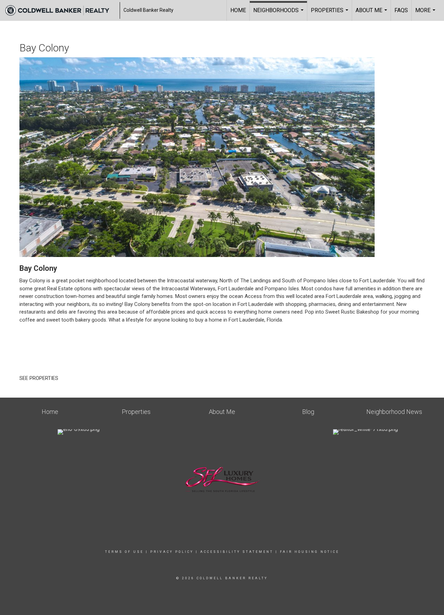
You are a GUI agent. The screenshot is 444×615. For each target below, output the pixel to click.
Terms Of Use (124, 552)
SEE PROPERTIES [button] (39, 378)
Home (238, 10)
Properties (330, 14)
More (426, 14)
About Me (372, 14)
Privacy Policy (172, 552)
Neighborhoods (279, 14)
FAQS (401, 10)
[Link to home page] (60, 10)
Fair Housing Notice (309, 552)
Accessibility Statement (236, 552)
